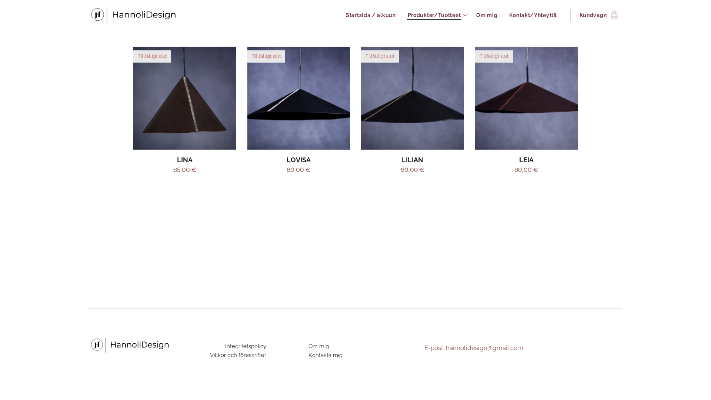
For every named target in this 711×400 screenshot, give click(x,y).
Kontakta (320, 355)
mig (338, 355)
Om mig (318, 346)
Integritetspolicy (245, 346)
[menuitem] (373, 15)
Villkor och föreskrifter (238, 355)
